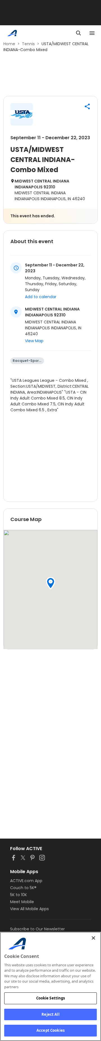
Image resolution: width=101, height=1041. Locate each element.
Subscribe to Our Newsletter (37, 929)
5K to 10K (18, 895)
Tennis (28, 44)
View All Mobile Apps (29, 909)
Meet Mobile (22, 902)
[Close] (93, 938)
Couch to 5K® (23, 888)
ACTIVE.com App (26, 881)
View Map (34, 341)
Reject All (50, 1014)
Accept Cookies (50, 1030)
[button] (87, 106)
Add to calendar (40, 297)
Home (9, 44)
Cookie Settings (50, 998)
